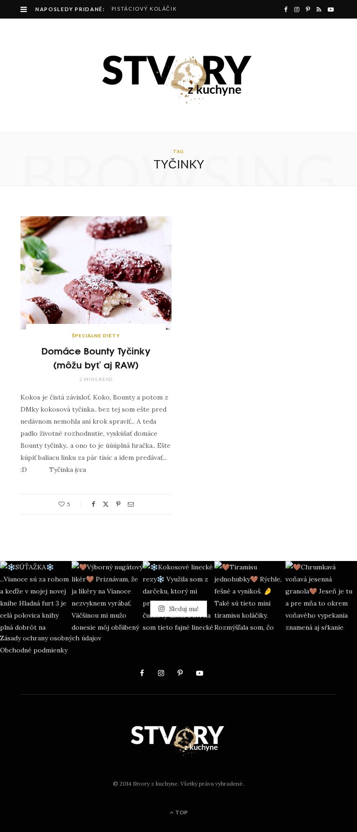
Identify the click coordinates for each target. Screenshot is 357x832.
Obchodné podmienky (33, 650)
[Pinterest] (118, 504)
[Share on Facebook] (93, 504)
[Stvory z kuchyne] (178, 75)
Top (181, 812)
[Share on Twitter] (106, 504)
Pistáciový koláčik (144, 9)
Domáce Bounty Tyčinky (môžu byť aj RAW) (96, 357)
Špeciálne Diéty (96, 335)
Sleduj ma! (182, 608)
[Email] (131, 504)
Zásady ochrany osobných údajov (50, 638)
